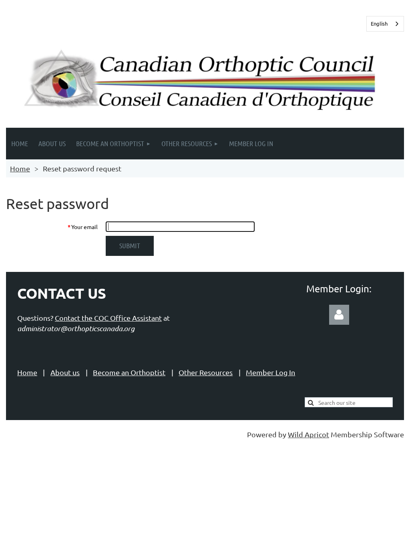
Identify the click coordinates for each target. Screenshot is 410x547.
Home (20, 168)
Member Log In (270, 372)
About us (65, 372)
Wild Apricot (308, 434)
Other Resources (206, 372)
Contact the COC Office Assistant (108, 318)
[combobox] (385, 24)
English (379, 23)
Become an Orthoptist (129, 372)
